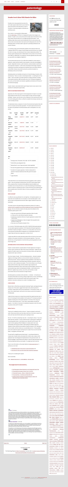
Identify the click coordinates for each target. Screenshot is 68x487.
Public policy (60, 441)
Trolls (58, 466)
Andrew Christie (54, 305)
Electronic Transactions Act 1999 (54, 339)
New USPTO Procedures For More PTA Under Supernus (56, 269)
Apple (59, 306)
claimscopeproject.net (33, 344)
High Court (61, 362)
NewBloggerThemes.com (42, 477)
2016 (51, 165)
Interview (54, 379)
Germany (58, 359)
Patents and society (57, 425)
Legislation (57, 388)
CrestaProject (27, 477)
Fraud (62, 356)
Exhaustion (51, 347)
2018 (51, 162)
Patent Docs (53, 246)
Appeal (56, 306)
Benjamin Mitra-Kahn (55, 312)
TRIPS (54, 466)
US (60, 468)
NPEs (57, 400)
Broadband (51, 317)
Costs (59, 328)
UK (61, 466)
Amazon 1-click (52, 303)
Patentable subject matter (56, 422)
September (53, 202)
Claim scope (57, 320)
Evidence (56, 346)
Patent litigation (56, 417)
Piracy (55, 432)
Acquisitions (59, 301)
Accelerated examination (58, 300)
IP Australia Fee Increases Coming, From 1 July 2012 (22, 371)
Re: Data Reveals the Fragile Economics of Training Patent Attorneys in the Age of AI (55, 63)
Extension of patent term (56, 349)
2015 (51, 167)
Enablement (55, 340)
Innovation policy (15, 359)
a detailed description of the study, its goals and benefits (22, 348)
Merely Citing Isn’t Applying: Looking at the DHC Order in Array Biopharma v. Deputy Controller (56, 241)
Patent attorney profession (56, 410)
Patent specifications (59, 420)
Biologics (62, 313)
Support (62, 459)
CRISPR (53, 330)
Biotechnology (53, 315)
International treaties (54, 378)
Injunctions (51, 369)
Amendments (58, 303)
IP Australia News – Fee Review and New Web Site (22, 374)
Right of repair (52, 451)
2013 (51, 170)
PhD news (60, 430)
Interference (51, 376)
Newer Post (6, 443)
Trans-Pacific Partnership (58, 464)
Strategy (61, 458)
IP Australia (58, 381)
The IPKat (53, 255)
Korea (60, 385)
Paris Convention (57, 407)
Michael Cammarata (60, 393)
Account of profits (53, 301)
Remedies (51, 449)
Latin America (23, 359)
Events (62, 344)
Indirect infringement (59, 366)
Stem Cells (58, 458)
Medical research (54, 393)
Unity (62, 466)
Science (62, 451)
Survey (57, 461)
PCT (52, 427)
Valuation (61, 469)
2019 (51, 160)
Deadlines (55, 332)
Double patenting (60, 335)
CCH (55, 318)
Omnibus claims (58, 403)
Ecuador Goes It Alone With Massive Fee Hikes (22, 17)
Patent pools (61, 418)
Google (62, 359)
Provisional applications (58, 439)
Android (59, 305)
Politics (51, 434)
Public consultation (53, 441)
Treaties (51, 466)
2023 (51, 153)
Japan (56, 383)
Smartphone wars (54, 454)
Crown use (58, 330)
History (51, 364)
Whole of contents (60, 471)
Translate (58, 53)
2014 (51, 168)
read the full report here (53, 44)
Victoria (53, 471)
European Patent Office (55, 344)
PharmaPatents (54, 267)
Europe (62, 342)
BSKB (54, 317)
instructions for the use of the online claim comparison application (24, 350)
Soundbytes (51, 456)
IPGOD (51, 383)
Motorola (61, 395)
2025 (51, 150)
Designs (58, 332)
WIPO (50, 473)
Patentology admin (54, 424)
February (52, 213)
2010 (51, 218)
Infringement (56, 368)
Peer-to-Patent (57, 427)
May (52, 208)
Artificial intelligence (59, 308)
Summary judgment (57, 459)
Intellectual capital (59, 374)
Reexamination (52, 446)
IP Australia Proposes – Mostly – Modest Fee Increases (23, 373)
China (59, 318)
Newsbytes (61, 396)
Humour (54, 364)
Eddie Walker (14, 35)
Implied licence (59, 364)
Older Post (44, 443)
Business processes (59, 317)
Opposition (54, 405)
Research (54, 449)
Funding (52, 357)
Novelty (54, 400)
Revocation (61, 449)
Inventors (61, 379)
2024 (51, 151)
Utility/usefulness (52, 469)
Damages (51, 332)
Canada (51, 318)
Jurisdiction (57, 385)
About (9, 1)
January (52, 214)
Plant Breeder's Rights (59, 432)
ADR (62, 301)
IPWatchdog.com (54, 273)
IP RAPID (62, 381)
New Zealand (53, 397)
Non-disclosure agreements (54, 398)
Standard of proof (57, 456)
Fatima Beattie (52, 354)
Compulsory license (59, 323)
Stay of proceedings (52, 458)
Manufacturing (58, 391)
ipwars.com (53, 261)
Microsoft (58, 395)
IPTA (54, 383)
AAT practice (51, 300)
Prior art (55, 434)
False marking (54, 352)
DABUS (62, 330)
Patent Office (55, 419)
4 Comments (31, 19)
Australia (58, 310)
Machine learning (59, 390)
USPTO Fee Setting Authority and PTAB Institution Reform (56, 235)
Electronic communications (58, 337)
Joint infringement (60, 383)
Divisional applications (53, 335)
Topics (12, 1)
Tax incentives (60, 461)
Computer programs (56, 325)
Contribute (23, 1)
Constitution (61, 327)
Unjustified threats (54, 468)
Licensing (61, 388)
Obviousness (60, 402)
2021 (51, 156)
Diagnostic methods (56, 334)
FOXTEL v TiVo (55, 356)
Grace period (60, 361)
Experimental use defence (58, 347)
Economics (51, 337)
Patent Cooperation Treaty (58, 413)
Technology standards (53, 463)
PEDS (54, 427)
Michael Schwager (52, 395)
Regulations (51, 447)
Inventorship (52, 381)
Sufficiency (51, 459)
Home (5, 1)
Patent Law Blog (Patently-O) (56, 233)
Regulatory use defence (58, 447)
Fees (50, 356)
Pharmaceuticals (53, 430)
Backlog (62, 310)
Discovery (61, 334)
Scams (59, 451)
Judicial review (52, 385)
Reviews (58, 449)
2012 (51, 172)
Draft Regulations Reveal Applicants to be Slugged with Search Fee (25, 369)
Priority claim (54, 435)
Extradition (60, 351)
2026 (51, 148)
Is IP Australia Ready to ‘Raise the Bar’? (56, 194)
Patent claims (51, 413)
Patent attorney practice (59, 408)
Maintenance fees (52, 391)
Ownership (51, 407)
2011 (51, 216)
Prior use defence (60, 434)
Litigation (52, 390)
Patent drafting (52, 415)
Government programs (53, 361)
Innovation (56, 369)
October (52, 200)
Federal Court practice (59, 354)
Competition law (52, 323)
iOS (55, 381)
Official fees (31, 359)
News (58, 397)
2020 (51, 158)
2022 (51, 155)
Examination (60, 346)
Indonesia (51, 368)
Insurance (52, 373)
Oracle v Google (60, 405)
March (52, 211)
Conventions (51, 328)
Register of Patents (59, 446)
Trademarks (51, 464)
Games (57, 357)
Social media (61, 454)
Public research (52, 442)
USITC (62, 468)
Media (50, 393)
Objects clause (55, 402)
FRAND (59, 356)
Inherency (61, 368)
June (52, 207)
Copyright (56, 328)
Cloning (60, 320)
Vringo (56, 471)
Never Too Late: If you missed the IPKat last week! (56, 257)
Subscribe (56, 24)
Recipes (62, 444)
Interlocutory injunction (58, 376)
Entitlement (59, 340)
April (52, 210)
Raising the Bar (57, 444)
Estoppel (55, 342)
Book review (60, 315)
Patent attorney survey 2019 (54, 412)
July (51, 205)
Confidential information (54, 327)
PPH (53, 434)
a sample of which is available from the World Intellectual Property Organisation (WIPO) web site (25, 207)
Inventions (58, 379)
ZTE (56, 473)
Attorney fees (52, 310)
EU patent (59, 342)
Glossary (17, 1)
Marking (62, 391)
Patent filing (57, 415)
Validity (58, 469)
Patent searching (52, 420)
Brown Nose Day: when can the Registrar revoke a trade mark (56, 263)
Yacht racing (54, 473)
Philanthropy (51, 432)
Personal (61, 429)
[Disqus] (25, 394)
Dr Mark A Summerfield (20, 451)
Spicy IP (52, 239)
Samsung (56, 451)
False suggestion (60, 352)
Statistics (61, 456)
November (53, 175)
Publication (58, 442)
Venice (50, 471)
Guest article (51, 362)
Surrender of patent (52, 461)
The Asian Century (60, 463)
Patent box (61, 412)
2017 (51, 163)
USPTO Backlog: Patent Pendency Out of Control (55, 275)
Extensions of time (53, 351)
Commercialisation (60, 322)
